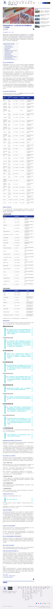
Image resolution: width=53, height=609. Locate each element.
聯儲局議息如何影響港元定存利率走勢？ (11, 50)
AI (26, 1)
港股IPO (10, 1)
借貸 (28, 596)
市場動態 (31, 588)
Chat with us (40, 607)
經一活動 (31, 598)
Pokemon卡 (17, 1)
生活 (39, 587)
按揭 (25, 598)
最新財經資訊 (30, 1)
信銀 (7, 388)
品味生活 (39, 589)
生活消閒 (39, 591)
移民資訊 (41, 593)
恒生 (7, 365)
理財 (28, 587)
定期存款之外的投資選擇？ (9, 55)
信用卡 (28, 598)
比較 (12, 32)
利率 (9, 32)
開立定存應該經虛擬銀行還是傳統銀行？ (11, 56)
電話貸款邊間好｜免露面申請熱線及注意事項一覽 (45, 26)
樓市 (25, 587)
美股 (23, 589)
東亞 (7, 376)
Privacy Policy (48, 607)
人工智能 (34, 589)
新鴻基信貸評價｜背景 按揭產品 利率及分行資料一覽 (45, 22)
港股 (23, 588)
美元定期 (24, 36)
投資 (23, 587)
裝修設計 (26, 597)
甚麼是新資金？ (7, 49)
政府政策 (41, 589)
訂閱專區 (11, 4)
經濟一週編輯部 (5, 29)
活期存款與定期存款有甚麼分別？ (10, 59)
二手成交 (26, 591)
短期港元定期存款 (7, 48)
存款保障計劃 (8, 513)
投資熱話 (23, 598)
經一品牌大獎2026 (31, 597)
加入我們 (15, 4)
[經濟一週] (5, 2)
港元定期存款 (5, 32)
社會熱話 (41, 591)
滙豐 (7, 329)
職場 (36, 587)
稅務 (28, 597)
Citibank (8, 418)
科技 (34, 587)
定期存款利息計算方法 (8, 53)
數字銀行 (28, 594)
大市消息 (26, 589)
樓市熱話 (26, 600)
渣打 (7, 353)
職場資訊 (36, 591)
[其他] (33, 29)
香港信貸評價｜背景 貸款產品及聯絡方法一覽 (45, 15)
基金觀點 (23, 593)
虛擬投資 (23, 596)
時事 (41, 587)
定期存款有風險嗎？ (8, 54)
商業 (30, 587)
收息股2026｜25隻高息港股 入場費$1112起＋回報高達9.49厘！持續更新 (45, 12)
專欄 (9, 4)
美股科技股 (22, 1)
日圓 (13, 1)
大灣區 (31, 595)
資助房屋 (26, 593)
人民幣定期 (20, 36)
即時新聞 (41, 596)
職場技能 (36, 589)
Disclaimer (44, 607)
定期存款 (28, 589)
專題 (21, 588)
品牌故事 (31, 589)
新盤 (25, 595)
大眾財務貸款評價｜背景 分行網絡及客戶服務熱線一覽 (45, 19)
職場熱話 (36, 593)
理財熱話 (28, 600)
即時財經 (19, 588)
